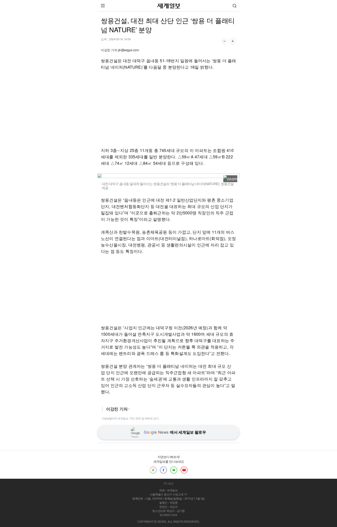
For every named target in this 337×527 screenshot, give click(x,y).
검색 (234, 5)
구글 (153, 470)
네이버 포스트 (173, 470)
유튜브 (184, 470)
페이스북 (163, 470)
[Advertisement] (168, 108)
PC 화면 (169, 483)
